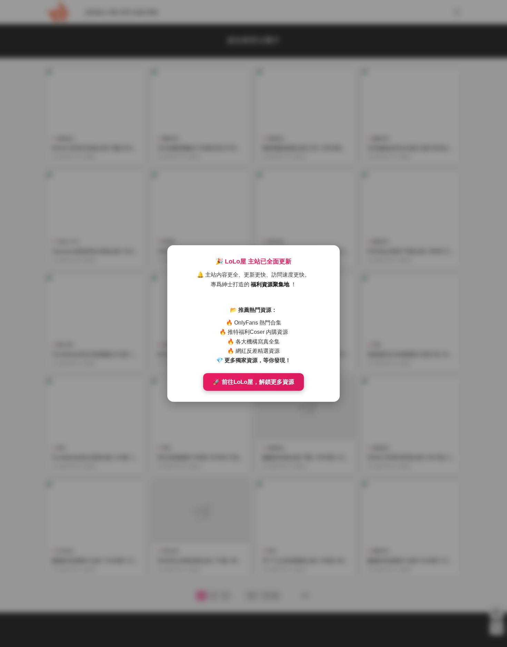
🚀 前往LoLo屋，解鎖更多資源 (253, 382)
